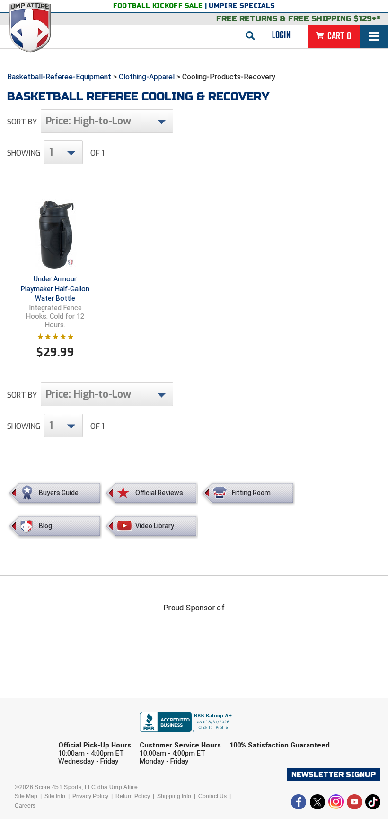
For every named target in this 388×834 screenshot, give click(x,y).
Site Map (26, 796)
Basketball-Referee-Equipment (59, 76)
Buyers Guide (59, 492)
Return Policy (132, 796)
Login (281, 35)
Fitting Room (251, 492)
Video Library (154, 526)
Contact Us (212, 796)
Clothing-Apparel (147, 76)
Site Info (54, 796)
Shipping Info (174, 796)
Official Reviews (159, 492)
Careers (25, 805)
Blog (45, 526)
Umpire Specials (242, 5)
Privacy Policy (90, 796)
